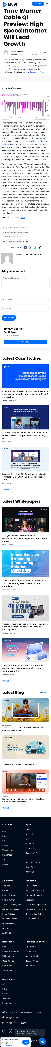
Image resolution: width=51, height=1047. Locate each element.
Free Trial (38, 3)
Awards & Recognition (12, 904)
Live (4, 836)
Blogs (4, 947)
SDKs (4, 989)
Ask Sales (6, 933)
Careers (5, 890)
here (23, 217)
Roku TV (29, 867)
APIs (4, 984)
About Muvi (7, 886)
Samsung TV (31, 853)
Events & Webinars (10, 951)
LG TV (28, 857)
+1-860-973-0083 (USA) (16, 1023)
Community (31, 951)
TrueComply (7, 850)
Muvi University (9, 923)
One (4, 831)
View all (5, 489)
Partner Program (9, 895)
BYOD (5, 993)
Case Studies (8, 961)
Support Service (33, 956)
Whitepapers (8, 956)
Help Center (31, 947)
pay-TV (4, 129)
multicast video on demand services (15, 232)
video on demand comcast (12, 237)
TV (3, 859)
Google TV (30, 848)
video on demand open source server (16, 241)
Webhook (6, 998)
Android (29, 834)
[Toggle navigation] (47, 3)
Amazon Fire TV (33, 862)
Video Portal (31, 965)
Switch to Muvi (9, 970)
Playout (5, 845)
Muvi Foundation (9, 919)
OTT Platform (31, 886)
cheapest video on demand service (15, 228)
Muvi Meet (7, 855)
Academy (30, 900)
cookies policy (7, 1045)
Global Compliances (11, 909)
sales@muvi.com (12, 1018)
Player (5, 864)
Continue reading (37, 72)
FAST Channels (32, 919)
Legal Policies (8, 914)
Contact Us (7, 928)
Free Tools (7, 965)
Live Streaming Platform (36, 904)
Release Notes (32, 961)
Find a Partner (8, 900)
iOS (27, 839)
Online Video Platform (35, 914)
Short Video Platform (35, 890)
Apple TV (30, 843)
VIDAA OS (30, 872)
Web (28, 829)
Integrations (7, 1003)
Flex (4, 841)
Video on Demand (34, 895)
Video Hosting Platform (36, 909)
